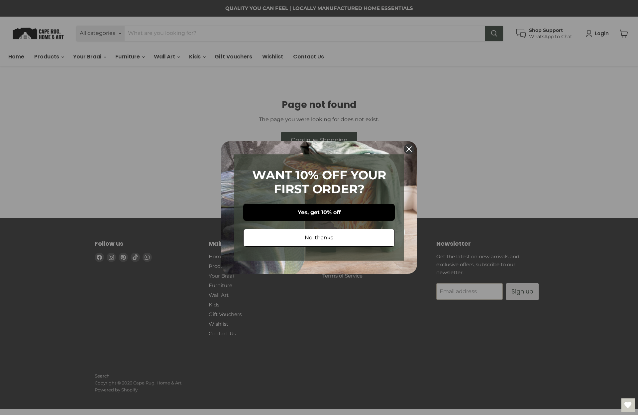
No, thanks (319, 237)
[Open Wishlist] (628, 405)
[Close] (409, 149)
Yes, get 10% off (319, 212)
